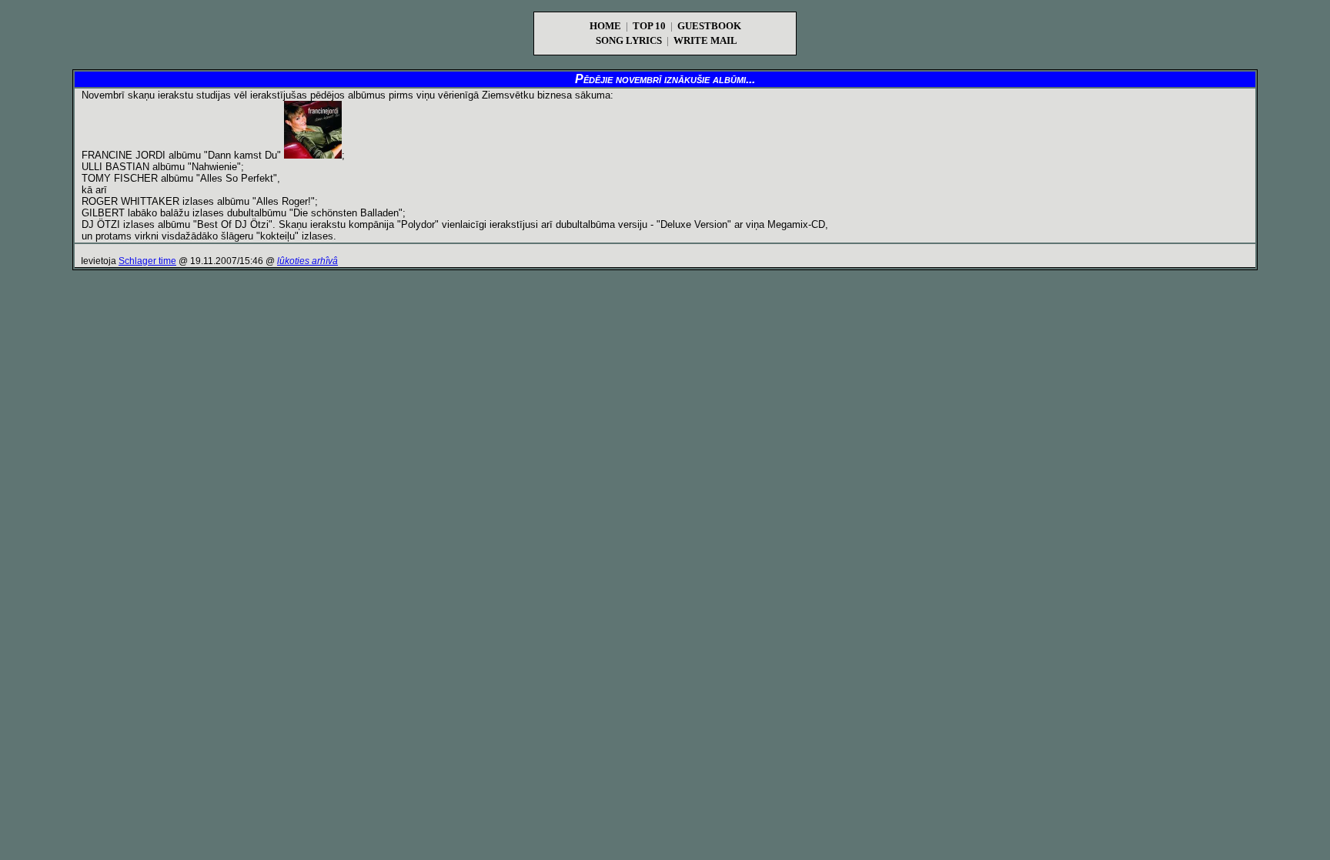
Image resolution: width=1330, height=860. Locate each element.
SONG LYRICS (629, 40)
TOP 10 (649, 26)
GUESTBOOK (709, 26)
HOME (605, 26)
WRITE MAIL (705, 40)
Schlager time (147, 261)
